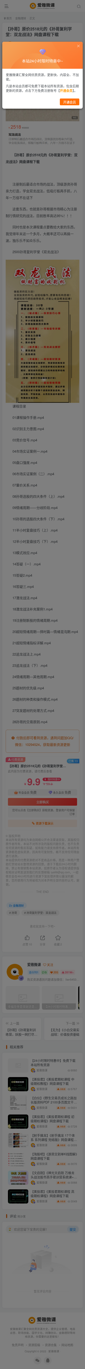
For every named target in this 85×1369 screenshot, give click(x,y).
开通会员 (69, 102)
